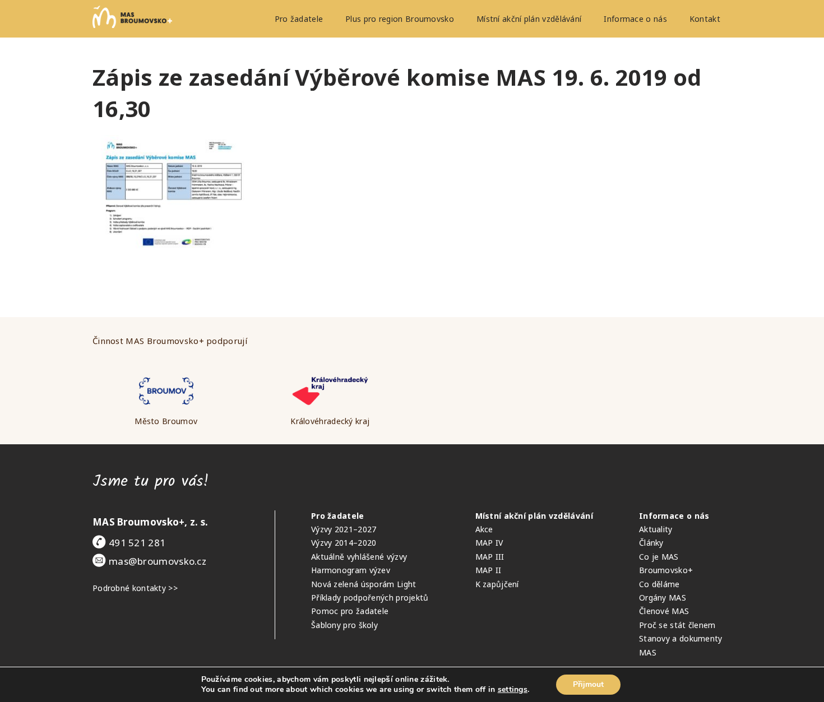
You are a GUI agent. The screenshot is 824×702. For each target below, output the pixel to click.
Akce (484, 529)
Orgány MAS (662, 597)
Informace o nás (635, 18)
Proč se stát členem (677, 625)
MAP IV (489, 542)
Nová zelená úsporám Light (363, 584)
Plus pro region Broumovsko (399, 18)
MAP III (489, 556)
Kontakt (704, 18)
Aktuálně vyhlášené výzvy (359, 556)
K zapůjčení (497, 584)
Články (651, 542)
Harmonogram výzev (350, 570)
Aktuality (656, 529)
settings (512, 690)
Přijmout (588, 684)
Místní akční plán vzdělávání (528, 18)
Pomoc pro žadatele (349, 611)
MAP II (488, 570)
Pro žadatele (299, 18)
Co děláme (659, 584)
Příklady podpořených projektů (370, 597)
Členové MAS (664, 611)
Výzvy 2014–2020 (344, 542)
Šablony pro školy (344, 625)
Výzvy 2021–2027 (344, 529)
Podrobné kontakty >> (135, 588)
